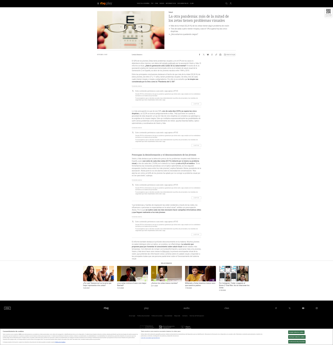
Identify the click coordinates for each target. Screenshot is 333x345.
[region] (166, 337)
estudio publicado (169, 63)
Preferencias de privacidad (297, 341)
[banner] (108, 3)
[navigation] (168, 3)
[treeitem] (143, 3)
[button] (98, 3)
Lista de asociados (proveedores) (150, 338)
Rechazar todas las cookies (297, 337)
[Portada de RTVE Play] (106, 3)
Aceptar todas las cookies (296, 332)
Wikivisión (166, 251)
